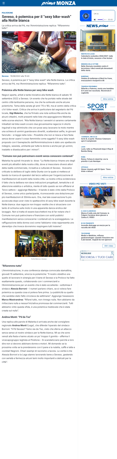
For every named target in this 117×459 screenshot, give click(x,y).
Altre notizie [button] (108, 99)
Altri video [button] (108, 246)
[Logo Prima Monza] (58, 3)
